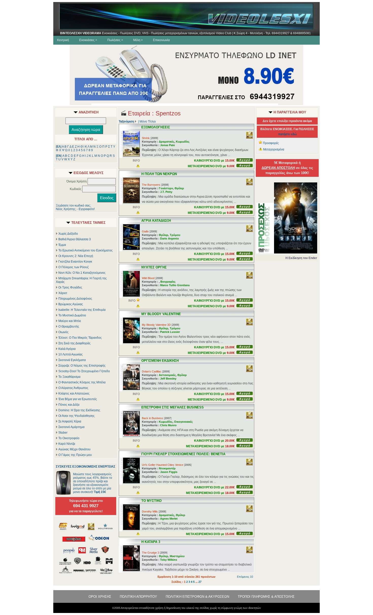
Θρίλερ (179, 188)
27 (199, 581)
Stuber (62, 432)
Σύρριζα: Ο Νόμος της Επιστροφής (82, 365)
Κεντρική (63, 40)
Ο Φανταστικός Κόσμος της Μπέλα (82, 382)
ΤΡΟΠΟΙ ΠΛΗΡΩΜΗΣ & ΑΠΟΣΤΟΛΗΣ (266, 597)
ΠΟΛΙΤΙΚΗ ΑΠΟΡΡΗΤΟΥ (138, 597)
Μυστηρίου (177, 556)
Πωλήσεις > (115, 40)
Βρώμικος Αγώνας (70, 304)
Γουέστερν (166, 188)
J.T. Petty (166, 191)
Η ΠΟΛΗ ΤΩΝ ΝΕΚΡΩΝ (159, 174)
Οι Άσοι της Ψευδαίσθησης (76, 416)
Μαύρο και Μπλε (69, 321)
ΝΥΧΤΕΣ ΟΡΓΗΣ (154, 267)
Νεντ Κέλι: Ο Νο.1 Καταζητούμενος (82, 273)
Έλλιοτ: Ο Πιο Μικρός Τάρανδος (80, 337)
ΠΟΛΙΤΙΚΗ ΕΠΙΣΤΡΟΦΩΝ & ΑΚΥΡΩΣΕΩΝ (197, 597)
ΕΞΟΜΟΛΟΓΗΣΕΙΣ (155, 127)
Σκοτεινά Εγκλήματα (72, 360)
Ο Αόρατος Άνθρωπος (73, 388)
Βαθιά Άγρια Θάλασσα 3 (74, 239)
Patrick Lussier (170, 331)
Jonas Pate (167, 145)
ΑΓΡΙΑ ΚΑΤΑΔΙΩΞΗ (156, 221)
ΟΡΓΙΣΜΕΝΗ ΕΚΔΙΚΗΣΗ (160, 361)
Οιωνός (63, 332)
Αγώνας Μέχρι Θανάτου (74, 449)
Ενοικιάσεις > (88, 40)
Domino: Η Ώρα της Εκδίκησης (79, 410)
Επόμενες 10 (245, 576)
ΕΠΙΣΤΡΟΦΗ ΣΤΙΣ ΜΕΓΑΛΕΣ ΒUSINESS (172, 407)
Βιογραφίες (168, 281)
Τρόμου (175, 234)
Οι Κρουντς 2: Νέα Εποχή (75, 256)
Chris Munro (168, 425)
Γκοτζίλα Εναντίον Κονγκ (75, 261)
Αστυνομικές (167, 375)
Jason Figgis (168, 471)
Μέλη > (138, 40)
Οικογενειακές (183, 421)
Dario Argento (169, 238)
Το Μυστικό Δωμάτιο (72, 315)
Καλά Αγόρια (67, 349)
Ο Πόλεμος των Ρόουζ (73, 267)
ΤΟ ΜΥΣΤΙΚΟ (151, 501)
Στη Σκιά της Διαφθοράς (74, 343)
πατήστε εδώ (287, 134)
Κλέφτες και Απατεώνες (74, 393)
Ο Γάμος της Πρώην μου (75, 455)
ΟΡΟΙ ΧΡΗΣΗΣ (100, 597)
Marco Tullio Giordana (175, 285)
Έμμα (62, 245)
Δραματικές (166, 141)
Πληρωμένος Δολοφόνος (75, 298)
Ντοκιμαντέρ (167, 468)
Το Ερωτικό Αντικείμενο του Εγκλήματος (85, 250)
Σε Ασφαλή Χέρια (69, 421)
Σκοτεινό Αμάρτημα (71, 427)
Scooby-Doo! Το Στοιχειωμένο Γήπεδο (84, 371)
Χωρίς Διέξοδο (68, 233)
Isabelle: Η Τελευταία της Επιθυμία (82, 310)
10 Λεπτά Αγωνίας (70, 354)
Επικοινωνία (161, 40)
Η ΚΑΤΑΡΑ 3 (150, 542)
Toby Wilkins (168, 559)
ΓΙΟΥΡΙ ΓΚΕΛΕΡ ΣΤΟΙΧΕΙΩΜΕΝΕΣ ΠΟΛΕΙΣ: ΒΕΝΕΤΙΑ (183, 454)
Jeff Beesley (168, 378)
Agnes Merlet (169, 518)
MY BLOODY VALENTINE (161, 314)
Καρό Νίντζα (66, 444)
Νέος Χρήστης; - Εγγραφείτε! (75, 209)
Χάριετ (62, 293)
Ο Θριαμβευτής (68, 326)
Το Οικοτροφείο (68, 438)
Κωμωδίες (183, 141)
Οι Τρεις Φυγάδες (70, 287)
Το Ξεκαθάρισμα (69, 377)
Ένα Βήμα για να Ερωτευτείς (77, 399)
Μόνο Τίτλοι (148, 121)
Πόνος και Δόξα (68, 404)
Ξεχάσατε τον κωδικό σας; (73, 205)
